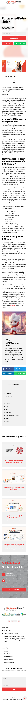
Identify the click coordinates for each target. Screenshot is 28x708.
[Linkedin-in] (19, 621)
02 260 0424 (10, 573)
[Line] (9, 621)
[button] (23, 76)
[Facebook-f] (12, 621)
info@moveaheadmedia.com (15, 580)
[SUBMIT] (14, 689)
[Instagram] (15, 621)
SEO (3, 102)
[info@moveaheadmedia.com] (3, 580)
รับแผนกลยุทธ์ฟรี (14, 38)
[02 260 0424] (3, 574)
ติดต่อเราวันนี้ (13, 305)
